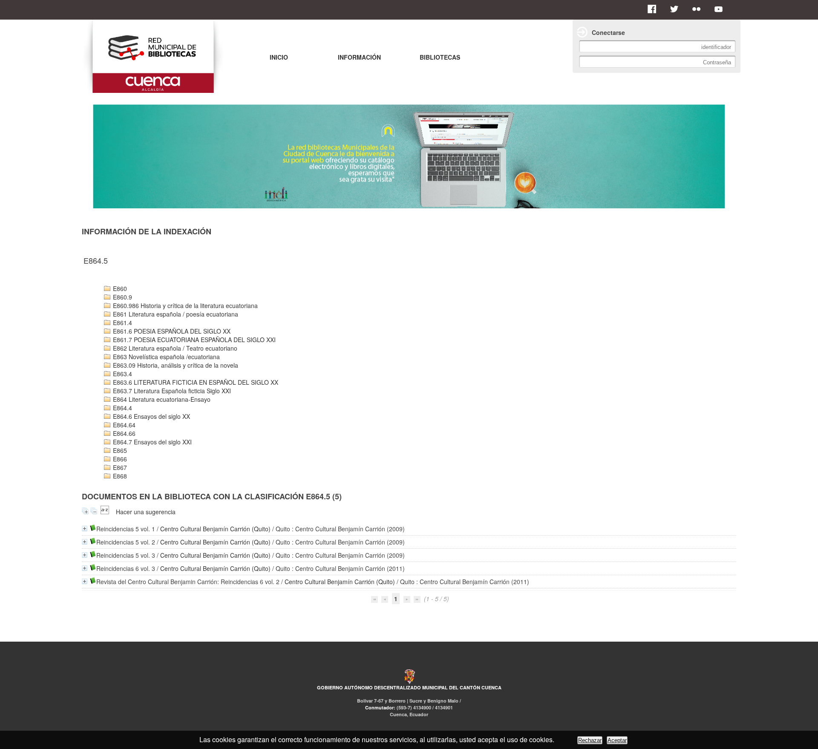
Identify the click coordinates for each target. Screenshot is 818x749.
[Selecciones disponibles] (105, 511)
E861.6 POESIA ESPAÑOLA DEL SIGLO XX (170, 331)
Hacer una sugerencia (146, 511)
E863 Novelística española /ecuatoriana (165, 356)
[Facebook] (654, 9)
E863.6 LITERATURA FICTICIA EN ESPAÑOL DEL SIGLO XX (194, 382)
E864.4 (121, 407)
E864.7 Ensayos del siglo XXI (151, 442)
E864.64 (123, 425)
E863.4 (121, 373)
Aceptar (617, 740)
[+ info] (84, 528)
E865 (119, 450)
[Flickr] (699, 9)
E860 (119, 288)
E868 (119, 476)
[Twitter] (676, 9)
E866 (119, 459)
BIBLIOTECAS (440, 57)
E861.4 (121, 322)
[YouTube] (721, 9)
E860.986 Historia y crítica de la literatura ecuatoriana (184, 305)
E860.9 (121, 297)
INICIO (279, 57)
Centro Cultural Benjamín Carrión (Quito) (215, 528)
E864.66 (123, 433)
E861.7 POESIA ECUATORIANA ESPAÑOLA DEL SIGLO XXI (193, 339)
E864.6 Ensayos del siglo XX (150, 416)
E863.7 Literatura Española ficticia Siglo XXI (171, 390)
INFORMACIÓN (359, 57)
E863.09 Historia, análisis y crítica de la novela (174, 365)
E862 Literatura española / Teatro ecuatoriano (174, 348)
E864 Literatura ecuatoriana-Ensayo (160, 399)
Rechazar (590, 740)
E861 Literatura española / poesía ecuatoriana (174, 314)
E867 (119, 467)
